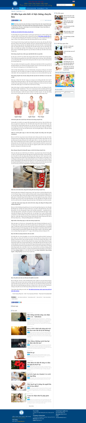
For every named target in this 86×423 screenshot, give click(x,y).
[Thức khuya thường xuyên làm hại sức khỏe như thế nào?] (18, 343)
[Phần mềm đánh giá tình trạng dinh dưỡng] (64, 80)
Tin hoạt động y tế (40, 8)
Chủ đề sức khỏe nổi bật (31, 8)
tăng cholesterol (47, 297)
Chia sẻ (16, 20)
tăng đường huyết (31, 297)
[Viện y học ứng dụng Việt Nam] (21, 412)
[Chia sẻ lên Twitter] (19, 20)
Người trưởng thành (48, 20)
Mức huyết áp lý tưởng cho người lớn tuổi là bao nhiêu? (39, 385)
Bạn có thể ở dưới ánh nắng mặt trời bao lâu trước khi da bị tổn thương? (39, 329)
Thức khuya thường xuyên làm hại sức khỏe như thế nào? (38, 342)
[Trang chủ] (13, 8)
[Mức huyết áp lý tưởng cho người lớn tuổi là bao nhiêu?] (18, 386)
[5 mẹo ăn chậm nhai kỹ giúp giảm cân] (18, 397)
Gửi (13, 20)
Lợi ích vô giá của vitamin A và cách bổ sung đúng (39, 375)
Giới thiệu (17, 8)
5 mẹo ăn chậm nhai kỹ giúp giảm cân (38, 396)
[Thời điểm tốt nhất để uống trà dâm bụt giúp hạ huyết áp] (18, 364)
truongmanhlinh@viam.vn (61, 417)
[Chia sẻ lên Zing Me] (21, 20)
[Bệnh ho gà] (18, 354)
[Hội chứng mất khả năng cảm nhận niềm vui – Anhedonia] (18, 317)
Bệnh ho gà (30, 352)
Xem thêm (31, 406)
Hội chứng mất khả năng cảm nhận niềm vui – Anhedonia (38, 316)
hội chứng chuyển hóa (22, 297)
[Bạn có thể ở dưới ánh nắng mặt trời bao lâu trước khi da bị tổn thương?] (18, 330)
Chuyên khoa (22, 8)
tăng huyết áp (39, 297)
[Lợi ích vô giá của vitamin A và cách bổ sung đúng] (18, 376)
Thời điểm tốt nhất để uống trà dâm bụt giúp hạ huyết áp (38, 363)
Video (46, 8)
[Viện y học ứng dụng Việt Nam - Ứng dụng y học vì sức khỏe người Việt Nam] (15, 3)
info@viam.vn (39, 420)
